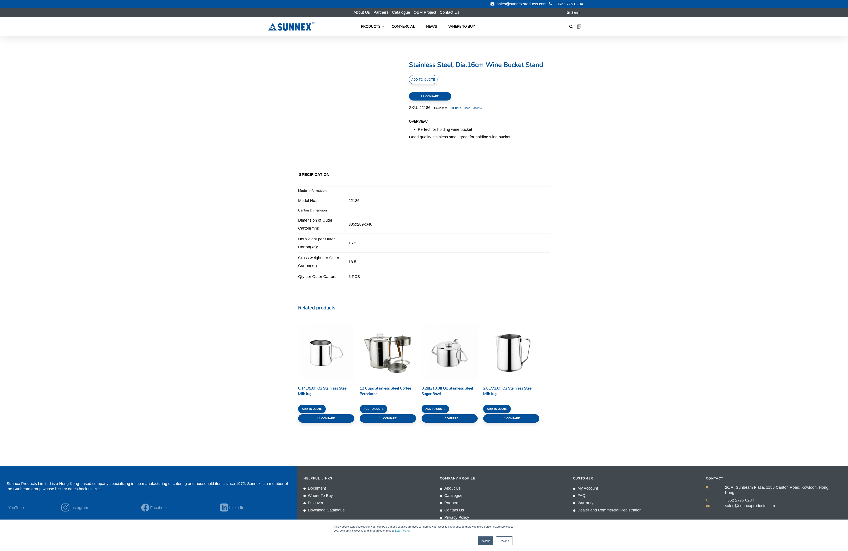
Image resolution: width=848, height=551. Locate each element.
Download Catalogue (326, 510)
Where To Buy (461, 26)
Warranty (585, 503)
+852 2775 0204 (568, 4)
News (431, 26)
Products (370, 26)
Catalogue (401, 12)
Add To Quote (423, 79)
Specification (314, 174)
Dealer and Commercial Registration (609, 510)
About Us (362, 12)
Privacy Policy (456, 517)
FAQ (581, 495)
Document (317, 488)
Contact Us (449, 12)
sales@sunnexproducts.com (522, 4)
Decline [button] (504, 541)
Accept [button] (485, 541)
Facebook (159, 507)
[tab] (314, 175)
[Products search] (571, 26)
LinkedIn (236, 507)
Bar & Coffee (462, 108)
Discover (315, 503)
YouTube (16, 507)
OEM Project (425, 12)
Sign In (576, 12)
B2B (451, 108)
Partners (380, 12)
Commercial (403, 26)
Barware (477, 108)
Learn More (402, 530)
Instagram (79, 507)
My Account (587, 488)
